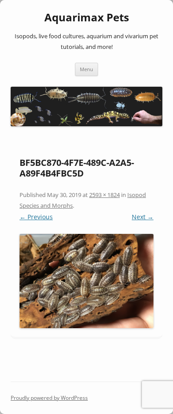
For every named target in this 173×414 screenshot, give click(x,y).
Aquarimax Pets (86, 17)
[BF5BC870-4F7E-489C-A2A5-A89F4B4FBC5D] (86, 281)
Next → (142, 217)
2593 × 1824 (104, 195)
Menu (86, 69)
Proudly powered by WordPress (49, 398)
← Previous (36, 217)
